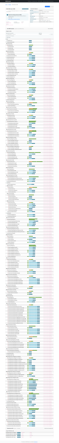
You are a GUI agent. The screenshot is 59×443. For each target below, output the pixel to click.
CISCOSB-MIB (31, 13)
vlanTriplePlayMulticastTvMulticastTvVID (33, 176)
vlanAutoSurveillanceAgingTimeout (13, 405)
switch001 (40, 13)
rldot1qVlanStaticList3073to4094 (14, 333)
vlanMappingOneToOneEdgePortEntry (14, 393)
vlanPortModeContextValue (13, 292)
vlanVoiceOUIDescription (13, 197)
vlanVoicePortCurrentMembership (15, 208)
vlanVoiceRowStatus (12, 191)
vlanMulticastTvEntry (11, 115)
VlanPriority (43, 13)
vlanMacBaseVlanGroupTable (12, 119)
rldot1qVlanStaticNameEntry (12, 336)
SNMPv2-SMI (31, 20)
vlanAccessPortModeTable (11, 268)
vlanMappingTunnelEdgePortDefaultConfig (16, 384)
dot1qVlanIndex (41, 17)
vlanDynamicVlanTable (11, 86)
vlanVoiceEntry (11, 187)
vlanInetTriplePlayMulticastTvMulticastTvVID (16, 230)
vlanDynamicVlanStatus (12, 92)
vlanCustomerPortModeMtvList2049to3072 (16, 282)
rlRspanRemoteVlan (10, 353)
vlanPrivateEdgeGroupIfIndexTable (13, 144)
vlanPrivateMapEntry (11, 245)
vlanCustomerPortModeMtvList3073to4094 (16, 283)
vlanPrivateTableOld (10, 101)
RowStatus (47, 21)
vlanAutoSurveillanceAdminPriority (13, 404)
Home (6, 4)
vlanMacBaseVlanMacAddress (13, 123)
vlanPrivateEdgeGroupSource (13, 140)
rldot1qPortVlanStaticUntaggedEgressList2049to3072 (17, 320)
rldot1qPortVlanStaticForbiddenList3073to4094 (16, 310)
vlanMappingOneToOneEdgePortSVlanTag (15, 396)
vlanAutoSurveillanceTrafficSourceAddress (34, 408)
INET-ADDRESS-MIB (32, 16)
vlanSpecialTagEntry (11, 63)
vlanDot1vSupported (10, 58)
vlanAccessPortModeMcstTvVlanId (14, 273)
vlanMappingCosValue (10, 401)
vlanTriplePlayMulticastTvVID (13, 172)
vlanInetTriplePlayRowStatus (13, 225)
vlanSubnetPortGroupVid (13, 164)
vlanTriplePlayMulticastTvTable (12, 175)
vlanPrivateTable (10, 234)
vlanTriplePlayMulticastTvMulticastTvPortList (16, 179)
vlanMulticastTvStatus (12, 118)
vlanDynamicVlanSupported (11, 84)
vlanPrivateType (11, 239)
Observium (35, 441)
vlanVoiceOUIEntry (12, 194)
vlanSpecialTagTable (10, 61)
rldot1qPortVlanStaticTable (11, 303)
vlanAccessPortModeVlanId (13, 271)
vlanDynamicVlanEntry (11, 87)
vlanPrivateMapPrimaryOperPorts (14, 253)
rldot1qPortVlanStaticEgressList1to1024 (15, 306)
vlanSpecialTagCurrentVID (13, 70)
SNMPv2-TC (30, 55)
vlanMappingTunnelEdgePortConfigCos (15, 360)
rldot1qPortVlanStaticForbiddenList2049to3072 (16, 309)
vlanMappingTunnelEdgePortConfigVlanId (15, 359)
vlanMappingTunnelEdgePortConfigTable (14, 356)
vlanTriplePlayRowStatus (13, 173)
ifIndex (40, 14)
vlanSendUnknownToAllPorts (12, 55)
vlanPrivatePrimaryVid (12, 240)
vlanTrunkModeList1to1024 (13, 262)
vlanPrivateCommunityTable (11, 107)
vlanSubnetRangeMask (37, 152)
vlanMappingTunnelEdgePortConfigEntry (14, 357)
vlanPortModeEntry (11, 52)
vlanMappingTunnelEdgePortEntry (13, 379)
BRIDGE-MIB (31, 10)
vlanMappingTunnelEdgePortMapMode (15, 388)
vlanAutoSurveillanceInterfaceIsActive (15, 424)
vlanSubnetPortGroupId (39, 161)
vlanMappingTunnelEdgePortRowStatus (15, 390)
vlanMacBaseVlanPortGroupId (32, 131)
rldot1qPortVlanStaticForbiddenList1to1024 (16, 323)
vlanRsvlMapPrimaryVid (32, 297)
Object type (40, 33)
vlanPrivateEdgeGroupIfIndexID (14, 147)
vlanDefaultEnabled (10, 60)
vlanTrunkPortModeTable (11, 257)
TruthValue (50, 21)
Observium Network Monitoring (48, 1)
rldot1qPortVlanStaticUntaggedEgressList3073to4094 (17, 321)
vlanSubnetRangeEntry (11, 152)
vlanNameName (11, 46)
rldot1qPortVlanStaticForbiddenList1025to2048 (16, 307)
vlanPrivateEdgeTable (10, 78)
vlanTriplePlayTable (10, 167)
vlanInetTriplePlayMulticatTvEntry (13, 228)
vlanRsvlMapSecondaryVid (38, 297)
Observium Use (34, 1)
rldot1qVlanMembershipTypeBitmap (14, 351)
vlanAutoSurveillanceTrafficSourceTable (13, 407)
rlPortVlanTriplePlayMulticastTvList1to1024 (16, 342)
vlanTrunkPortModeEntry (12, 259)
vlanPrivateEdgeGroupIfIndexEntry (13, 146)
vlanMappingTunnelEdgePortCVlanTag (33, 379)
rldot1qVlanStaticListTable (11, 324)
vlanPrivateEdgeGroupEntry (12, 138)
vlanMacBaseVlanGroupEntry (12, 121)
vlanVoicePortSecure (12, 207)
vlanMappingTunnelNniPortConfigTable (13, 371)
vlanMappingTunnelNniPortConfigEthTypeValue (16, 374)
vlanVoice (8, 182)
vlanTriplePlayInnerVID (31, 169)
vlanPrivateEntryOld (11, 102)
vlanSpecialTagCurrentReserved (14, 72)
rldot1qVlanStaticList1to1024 (13, 329)
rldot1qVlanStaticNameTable (11, 335)
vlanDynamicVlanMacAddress (32, 87)
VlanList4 (48, 11)
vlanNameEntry (10, 45)
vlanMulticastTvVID (12, 116)
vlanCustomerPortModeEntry (12, 276)
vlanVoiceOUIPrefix (12, 196)
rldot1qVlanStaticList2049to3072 (14, 332)
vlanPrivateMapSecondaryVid (13, 248)
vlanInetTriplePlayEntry (11, 219)
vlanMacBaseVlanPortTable (11, 129)
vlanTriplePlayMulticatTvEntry (12, 176)
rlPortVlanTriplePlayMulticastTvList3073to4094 (16, 347)
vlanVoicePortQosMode (13, 210)
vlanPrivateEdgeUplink (12, 81)
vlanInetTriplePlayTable (11, 217)
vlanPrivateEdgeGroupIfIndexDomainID (15, 149)
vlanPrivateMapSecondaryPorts (14, 251)
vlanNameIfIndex (11, 49)
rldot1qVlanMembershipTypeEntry (13, 350)
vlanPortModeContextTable (11, 289)
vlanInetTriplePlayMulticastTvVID (14, 224)
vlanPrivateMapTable (10, 243)
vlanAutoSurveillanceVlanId (11, 402)
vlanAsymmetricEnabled (11, 233)
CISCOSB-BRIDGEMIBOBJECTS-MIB (33, 262)
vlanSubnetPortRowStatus (13, 166)
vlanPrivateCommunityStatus (13, 112)
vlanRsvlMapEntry (11, 297)
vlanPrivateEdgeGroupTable (11, 137)
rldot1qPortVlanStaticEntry (12, 304)
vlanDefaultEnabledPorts (12, 216)
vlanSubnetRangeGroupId (13, 157)
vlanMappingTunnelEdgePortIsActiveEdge (15, 387)
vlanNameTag (11, 48)
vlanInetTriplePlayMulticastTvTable (12, 227)
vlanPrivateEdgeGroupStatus (13, 143)
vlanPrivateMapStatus (12, 256)
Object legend (8, 37)
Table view (51, 6)
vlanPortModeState (12, 54)
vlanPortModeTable (10, 51)
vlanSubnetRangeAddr (31, 152)
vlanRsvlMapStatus (12, 301)
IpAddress (40, 20)
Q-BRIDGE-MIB (32, 17)
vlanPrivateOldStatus (12, 105)
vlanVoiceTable (10, 185)
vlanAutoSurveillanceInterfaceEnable (15, 422)
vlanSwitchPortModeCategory (13, 288)
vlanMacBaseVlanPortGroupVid (14, 134)
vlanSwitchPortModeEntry (12, 286)
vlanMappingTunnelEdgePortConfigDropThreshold (17, 362)
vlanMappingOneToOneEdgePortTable (13, 391)
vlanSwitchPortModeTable (11, 285)
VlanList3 (45, 11)
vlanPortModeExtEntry (11, 95)
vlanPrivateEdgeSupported (11, 75)
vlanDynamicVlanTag (12, 90)
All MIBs (9, 4)
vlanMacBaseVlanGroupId (13, 126)
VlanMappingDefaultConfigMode (11, 434)
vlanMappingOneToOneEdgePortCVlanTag (15, 395)
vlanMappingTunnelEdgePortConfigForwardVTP (16, 370)
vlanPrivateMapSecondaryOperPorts (15, 254)
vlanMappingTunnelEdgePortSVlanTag (15, 382)
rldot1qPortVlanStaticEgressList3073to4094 (16, 315)
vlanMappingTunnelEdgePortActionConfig (15, 385)
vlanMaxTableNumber (10, 42)
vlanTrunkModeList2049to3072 (14, 265)
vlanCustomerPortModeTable (12, 274)
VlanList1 (40, 11)
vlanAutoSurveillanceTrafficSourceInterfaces (16, 416)
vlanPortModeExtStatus (12, 98)
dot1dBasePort (41, 10)
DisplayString (40, 21)
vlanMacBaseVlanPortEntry (12, 131)
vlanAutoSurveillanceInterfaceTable (13, 419)
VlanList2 (43, 11)
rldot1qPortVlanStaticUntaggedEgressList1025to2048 (17, 318)
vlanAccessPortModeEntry (12, 270)
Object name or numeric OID (9, 33)
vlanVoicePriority (12, 188)
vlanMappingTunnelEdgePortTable (12, 377)
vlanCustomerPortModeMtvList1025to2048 (16, 280)
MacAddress (44, 21)
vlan (7, 39)
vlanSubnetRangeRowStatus (13, 158)
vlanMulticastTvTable (10, 113)
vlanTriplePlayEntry (11, 169)
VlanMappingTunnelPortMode (32, 388)
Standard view (47, 6)
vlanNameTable (9, 43)
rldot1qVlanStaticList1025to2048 (14, 330)
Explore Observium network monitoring (14, 19)
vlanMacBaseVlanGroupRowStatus (14, 127)
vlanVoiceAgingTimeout (12, 184)
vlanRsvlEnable (9, 294)
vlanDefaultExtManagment (11, 181)
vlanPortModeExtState (12, 96)
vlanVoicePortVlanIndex (13, 205)
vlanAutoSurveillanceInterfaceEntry (13, 421)
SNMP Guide (40, 1)
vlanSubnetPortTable (10, 160)
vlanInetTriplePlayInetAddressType (14, 221)
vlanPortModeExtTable (11, 93)
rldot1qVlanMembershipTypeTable (12, 348)
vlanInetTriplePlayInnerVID (13, 222)
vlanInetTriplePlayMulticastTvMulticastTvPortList (16, 231)
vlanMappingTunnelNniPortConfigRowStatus (16, 376)
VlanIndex (46, 17)
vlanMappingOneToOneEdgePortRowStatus (16, 399)
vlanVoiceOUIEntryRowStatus (14, 199)
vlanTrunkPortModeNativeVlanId (14, 260)
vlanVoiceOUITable (11, 193)
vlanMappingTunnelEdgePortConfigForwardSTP (16, 368)
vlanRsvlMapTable (10, 295)
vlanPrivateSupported (10, 99)
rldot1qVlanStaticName (12, 338)
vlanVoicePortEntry (12, 202)
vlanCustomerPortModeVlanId (14, 277)
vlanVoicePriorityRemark (13, 190)
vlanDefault (9, 213)
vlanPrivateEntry (10, 236)
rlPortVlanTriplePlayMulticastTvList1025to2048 (16, 344)
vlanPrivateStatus (11, 242)
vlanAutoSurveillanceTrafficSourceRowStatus (16, 418)
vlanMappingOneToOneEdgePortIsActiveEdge (16, 398)
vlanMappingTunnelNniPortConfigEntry (14, 373)
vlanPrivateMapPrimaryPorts (13, 250)
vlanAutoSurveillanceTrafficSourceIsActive (15, 415)
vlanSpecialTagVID (12, 64)
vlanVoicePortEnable (12, 204)
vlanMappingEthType (10, 354)
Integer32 (30, 40)
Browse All (29, 1)
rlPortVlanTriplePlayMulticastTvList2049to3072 (16, 345)
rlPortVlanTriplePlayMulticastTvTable (13, 339)
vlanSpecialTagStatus (12, 66)
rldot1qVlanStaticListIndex (13, 327)
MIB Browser (8, 1)
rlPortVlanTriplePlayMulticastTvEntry (14, 341)
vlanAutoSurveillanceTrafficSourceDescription (16, 413)
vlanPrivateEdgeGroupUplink (13, 141)
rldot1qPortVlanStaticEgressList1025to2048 (16, 312)
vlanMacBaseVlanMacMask (13, 124)
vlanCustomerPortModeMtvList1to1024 (15, 279)
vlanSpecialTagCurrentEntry (12, 69)
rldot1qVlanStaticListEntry (12, 326)
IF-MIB (31, 14)
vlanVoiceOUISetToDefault (12, 211)
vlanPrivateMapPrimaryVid (32, 245)
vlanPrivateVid (30, 236)
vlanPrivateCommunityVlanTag (32, 109)
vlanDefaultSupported (10, 57)
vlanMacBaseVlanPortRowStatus (14, 135)
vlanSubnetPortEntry (11, 161)
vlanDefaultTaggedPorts (12, 214)
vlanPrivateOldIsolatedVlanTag (14, 104)
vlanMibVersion (9, 40)
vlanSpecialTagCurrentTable (11, 67)
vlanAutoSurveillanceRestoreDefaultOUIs (14, 425)
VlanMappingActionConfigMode (32, 385)
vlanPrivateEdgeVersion (11, 76)
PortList (44, 17)
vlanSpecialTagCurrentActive (13, 73)
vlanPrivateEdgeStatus (12, 83)
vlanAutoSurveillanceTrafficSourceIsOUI (33, 409)
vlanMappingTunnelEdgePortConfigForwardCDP (16, 365)
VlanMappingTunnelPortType (32, 387)
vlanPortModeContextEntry (12, 291)
